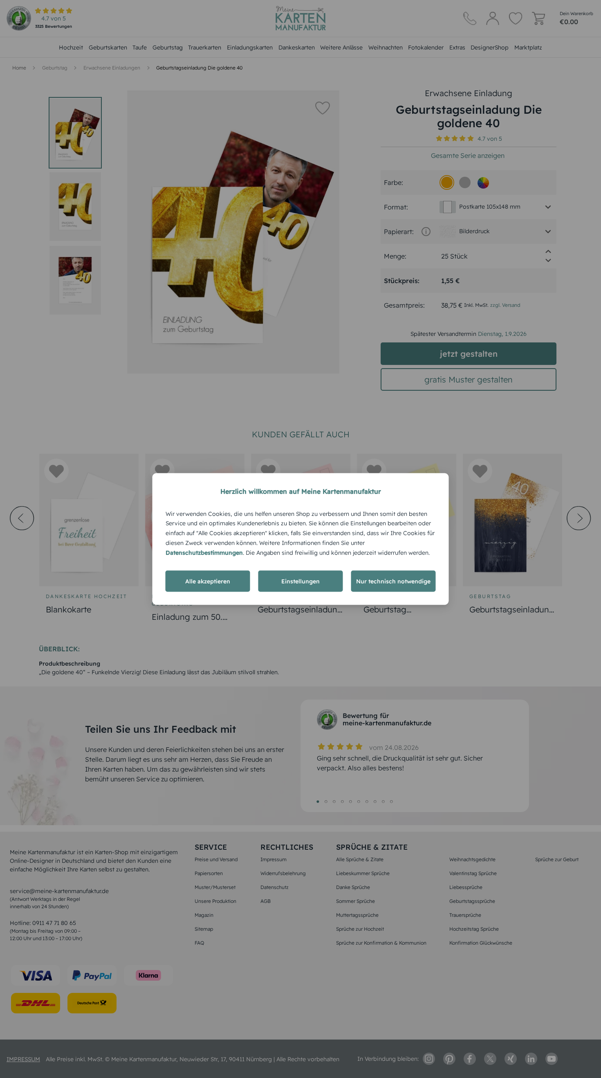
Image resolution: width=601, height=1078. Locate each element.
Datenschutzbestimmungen (204, 552)
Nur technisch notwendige (393, 581)
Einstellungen (300, 581)
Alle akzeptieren (207, 581)
